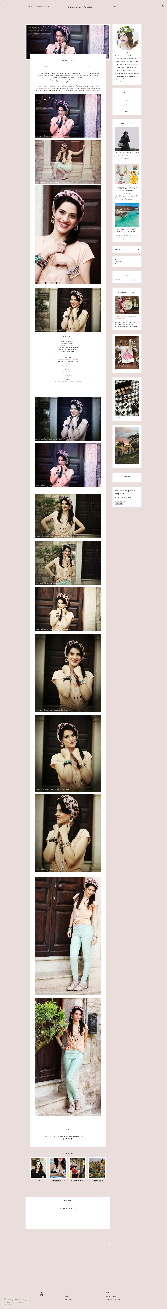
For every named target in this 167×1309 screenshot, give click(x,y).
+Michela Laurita (67, 365)
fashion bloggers (84, 1135)
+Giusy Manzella (47, 88)
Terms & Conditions (113, 1299)
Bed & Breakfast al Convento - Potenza (68, 382)
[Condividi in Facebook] (63, 1139)
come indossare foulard (68, 1135)
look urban (77, 1136)
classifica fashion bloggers (49, 1135)
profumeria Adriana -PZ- (68, 345)
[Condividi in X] (66, 1139)
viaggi (126, 7)
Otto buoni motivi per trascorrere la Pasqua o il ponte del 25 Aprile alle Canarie (127, 230)
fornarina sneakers (65, 1136)
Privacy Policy (111, 1296)
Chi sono (66, 1296)
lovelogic (161, 1306)
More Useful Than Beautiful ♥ (127, 152)
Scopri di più (68, 1299)
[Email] (71, 1139)
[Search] (133, 280)
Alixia (90, 66)
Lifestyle (114, 7)
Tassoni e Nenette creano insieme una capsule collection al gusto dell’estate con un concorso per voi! (127, 190)
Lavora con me (43, 7)
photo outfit (85, 1136)
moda (127, 108)
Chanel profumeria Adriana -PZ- (67, 359)
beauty (127, 97)
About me (29, 7)
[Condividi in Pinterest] (68, 1139)
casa (127, 100)
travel (127, 111)
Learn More (8, 1304)
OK (15, 1304)
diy (127, 104)
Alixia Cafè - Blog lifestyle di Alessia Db (20, 1306)
